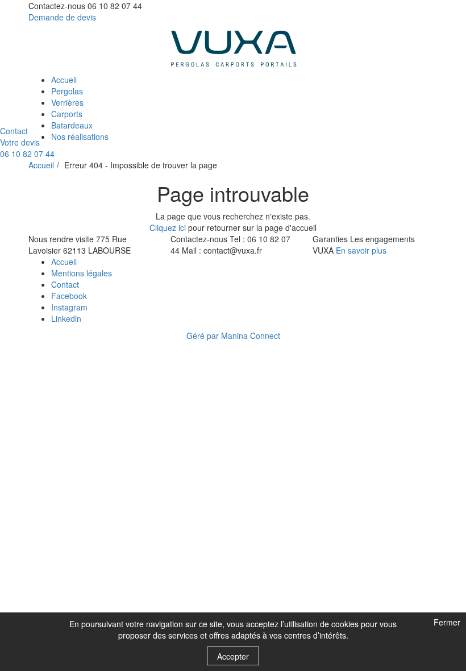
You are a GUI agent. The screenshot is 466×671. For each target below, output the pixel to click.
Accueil (64, 79)
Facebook (69, 295)
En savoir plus (361, 250)
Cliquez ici (167, 227)
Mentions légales (81, 273)
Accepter (233, 656)
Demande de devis (62, 17)
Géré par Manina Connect (233, 335)
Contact (14, 130)
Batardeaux (72, 125)
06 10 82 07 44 (27, 153)
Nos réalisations (80, 136)
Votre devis (20, 142)
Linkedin (66, 318)
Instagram (69, 307)
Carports (66, 113)
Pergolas (67, 91)
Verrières (67, 102)
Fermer (445, 623)
